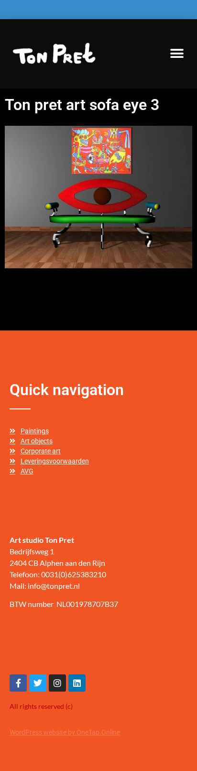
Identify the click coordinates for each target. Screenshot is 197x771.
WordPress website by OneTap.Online (65, 732)
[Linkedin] (77, 683)
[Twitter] (37, 683)
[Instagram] (57, 683)
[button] (176, 53)
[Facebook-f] (18, 683)
